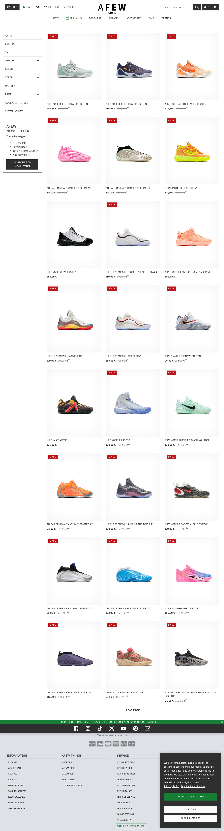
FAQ (28, 7)
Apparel (114, 18)
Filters (14, 36)
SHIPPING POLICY (125, 779)
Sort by (9, 43)
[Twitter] (112, 728)
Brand (9, 69)
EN (13, 7)
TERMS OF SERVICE (126, 797)
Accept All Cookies (190, 796)
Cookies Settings (190, 818)
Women (47, 7)
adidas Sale (14, 779)
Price (8, 94)
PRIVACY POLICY (124, 808)
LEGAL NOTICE (123, 802)
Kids (57, 7)
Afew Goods (68, 774)
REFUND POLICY (124, 791)
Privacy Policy (171, 786)
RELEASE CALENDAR (17, 797)
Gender (9, 60)
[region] (190, 790)
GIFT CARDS (69, 7)
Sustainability (14, 111)
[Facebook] (76, 728)
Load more (133, 710)
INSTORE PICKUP (124, 768)
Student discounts (72, 785)
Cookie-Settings (125, 814)
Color (9, 77)
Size (7, 52)
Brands (166, 18)
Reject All (190, 809)
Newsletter (68, 779)
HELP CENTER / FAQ (126, 762)
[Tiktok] (100, 728)
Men (37, 7)
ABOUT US (67, 762)
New (56, 18)
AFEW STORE (112, 7)
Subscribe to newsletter (22, 164)
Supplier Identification (193, 786)
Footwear (95, 18)
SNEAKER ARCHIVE (16, 808)
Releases (76, 18)
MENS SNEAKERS (15, 785)
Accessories (134, 18)
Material (10, 85)
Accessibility (124, 820)
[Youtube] (124, 728)
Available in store (16, 102)
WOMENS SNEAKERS (17, 791)
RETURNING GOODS (126, 785)
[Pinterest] (136, 728)
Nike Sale (12, 774)
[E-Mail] (148, 728)
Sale (151, 18)
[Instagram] (88, 728)
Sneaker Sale (14, 768)
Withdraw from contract (131, 825)
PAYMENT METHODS (126, 774)
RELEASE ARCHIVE (16, 802)
